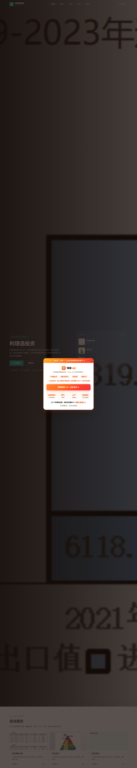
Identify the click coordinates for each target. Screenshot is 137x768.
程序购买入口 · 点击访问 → (68, 388)
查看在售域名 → (80, 402)
